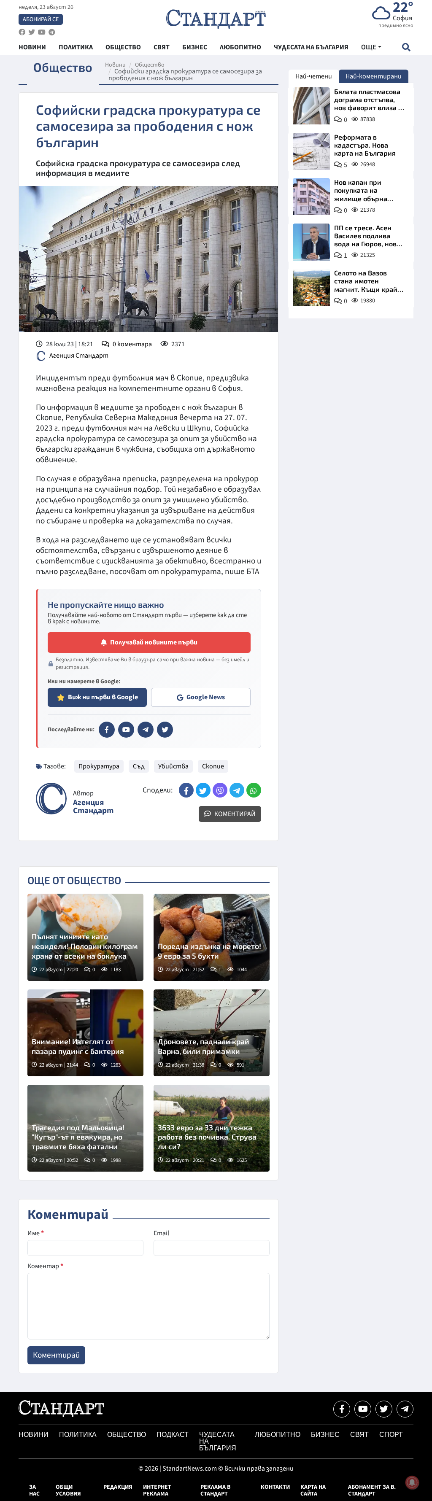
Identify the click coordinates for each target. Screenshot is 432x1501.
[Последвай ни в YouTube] (362, 1409)
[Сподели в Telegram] (237, 790)
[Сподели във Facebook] (186, 790)
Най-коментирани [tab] (374, 76)
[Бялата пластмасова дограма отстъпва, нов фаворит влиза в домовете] (311, 105)
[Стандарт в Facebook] (107, 730)
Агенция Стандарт (78, 355)
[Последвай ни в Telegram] (405, 1409)
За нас (34, 1490)
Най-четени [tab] (313, 76)
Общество (150, 65)
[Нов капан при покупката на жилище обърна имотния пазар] (311, 196)
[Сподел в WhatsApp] (253, 790)
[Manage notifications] (412, 1482)
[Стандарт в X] (165, 730)
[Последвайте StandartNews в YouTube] (42, 32)
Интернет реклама (157, 1490)
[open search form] (406, 47)
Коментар (45, 1266)
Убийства (173, 766)
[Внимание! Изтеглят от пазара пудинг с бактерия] (85, 1032)
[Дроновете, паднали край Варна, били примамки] (212, 1032)
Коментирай (234, 814)
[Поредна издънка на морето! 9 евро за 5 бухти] (212, 937)
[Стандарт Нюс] (61, 1415)
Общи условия (68, 1490)
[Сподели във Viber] (220, 790)
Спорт (391, 1434)
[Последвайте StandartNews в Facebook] (22, 32)
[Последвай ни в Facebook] (341, 1409)
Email (161, 1233)
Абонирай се (41, 19)
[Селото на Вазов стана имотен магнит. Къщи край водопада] (311, 287)
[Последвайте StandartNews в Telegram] (52, 32)
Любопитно (277, 1434)
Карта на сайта (313, 1490)
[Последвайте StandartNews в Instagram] (31, 32)
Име (35, 1233)
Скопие (213, 766)
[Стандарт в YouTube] (126, 730)
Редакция (117, 1487)
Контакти (275, 1487)
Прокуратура (98, 766)
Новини (115, 65)
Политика (78, 1434)
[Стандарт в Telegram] (146, 730)
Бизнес (325, 1434)
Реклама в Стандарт (215, 1490)
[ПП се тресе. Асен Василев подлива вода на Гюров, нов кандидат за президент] (311, 242)
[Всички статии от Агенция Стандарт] (51, 798)
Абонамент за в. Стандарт (372, 1490)
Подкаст (173, 1434)
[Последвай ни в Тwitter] (383, 1409)
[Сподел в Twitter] (203, 790)
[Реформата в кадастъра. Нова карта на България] (311, 151)
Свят (359, 1434)
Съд (139, 766)
